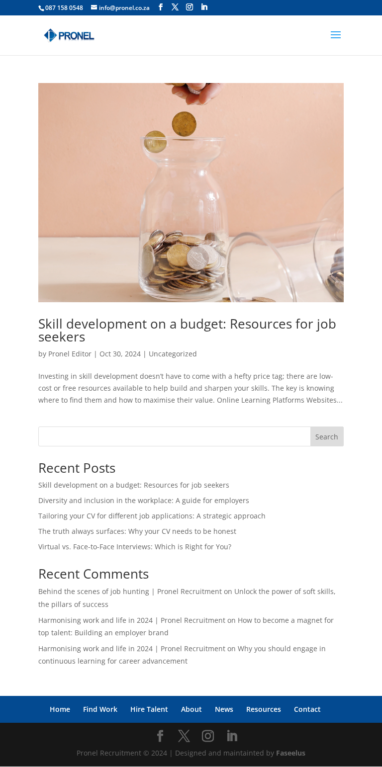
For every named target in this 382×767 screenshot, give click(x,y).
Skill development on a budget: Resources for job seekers (187, 330)
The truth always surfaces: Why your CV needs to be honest (137, 531)
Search (326, 436)
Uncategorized (173, 353)
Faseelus (290, 753)
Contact (307, 709)
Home (60, 709)
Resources (263, 709)
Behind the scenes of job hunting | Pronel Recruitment (130, 591)
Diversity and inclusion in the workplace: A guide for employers (143, 500)
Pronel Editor (70, 353)
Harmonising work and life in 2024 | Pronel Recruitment (131, 620)
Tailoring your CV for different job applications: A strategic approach (152, 515)
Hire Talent (149, 709)
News (224, 709)
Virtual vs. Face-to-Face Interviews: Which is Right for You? (134, 546)
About (191, 709)
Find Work (100, 709)
